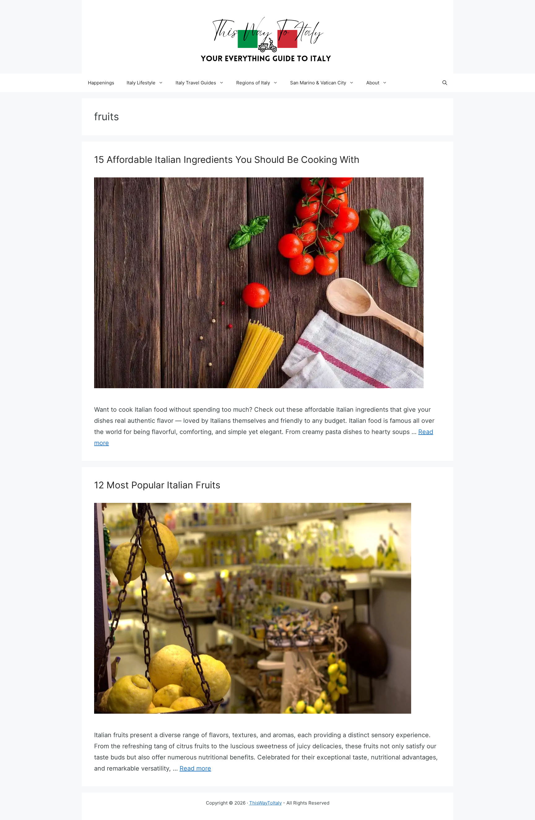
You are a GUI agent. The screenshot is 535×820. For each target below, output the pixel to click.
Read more (195, 768)
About (372, 83)
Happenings (101, 83)
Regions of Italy (253, 83)
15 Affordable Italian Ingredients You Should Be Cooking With (226, 159)
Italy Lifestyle (141, 83)
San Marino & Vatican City (318, 83)
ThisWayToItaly (265, 803)
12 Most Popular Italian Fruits (157, 485)
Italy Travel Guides (196, 83)
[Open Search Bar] (444, 83)
